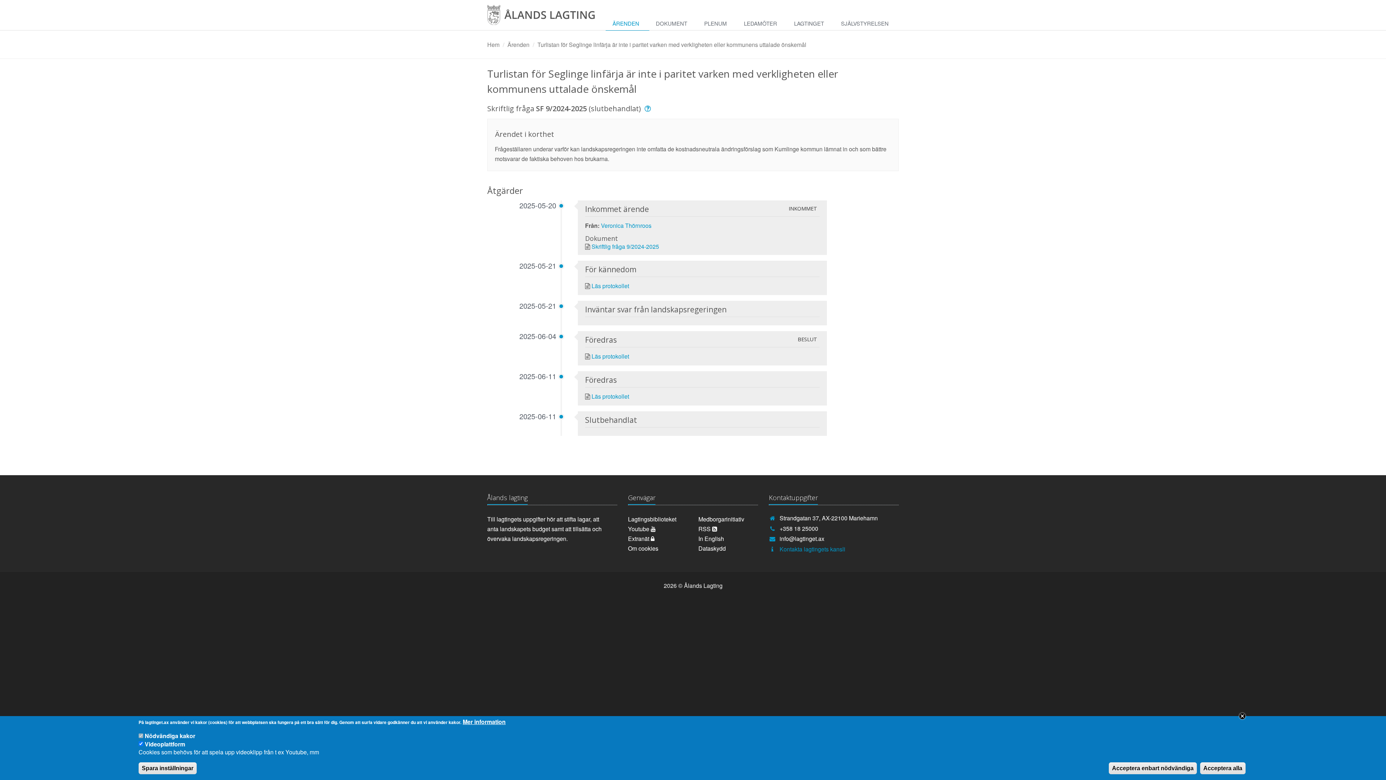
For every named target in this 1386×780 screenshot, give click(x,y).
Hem (493, 44)
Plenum (715, 23)
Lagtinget (809, 23)
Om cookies (643, 548)
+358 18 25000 (799, 528)
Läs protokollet (610, 286)
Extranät (639, 538)
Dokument (671, 23)
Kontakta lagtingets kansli (812, 549)
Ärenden (626, 23)
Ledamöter (760, 23)
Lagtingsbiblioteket (652, 519)
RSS (705, 529)
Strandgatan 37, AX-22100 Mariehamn (829, 518)
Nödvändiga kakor (170, 736)
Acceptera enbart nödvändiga (1153, 768)
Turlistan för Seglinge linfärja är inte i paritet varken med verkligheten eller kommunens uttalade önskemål (671, 44)
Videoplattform (165, 744)
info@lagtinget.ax (802, 538)
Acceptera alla (1222, 768)
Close (1242, 716)
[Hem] (546, 17)
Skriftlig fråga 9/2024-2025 (625, 246)
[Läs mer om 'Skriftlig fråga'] (649, 108)
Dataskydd (712, 548)
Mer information (484, 722)
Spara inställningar (167, 768)
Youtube (639, 529)
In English (711, 538)
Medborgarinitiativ (721, 519)
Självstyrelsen (865, 23)
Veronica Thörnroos (626, 225)
